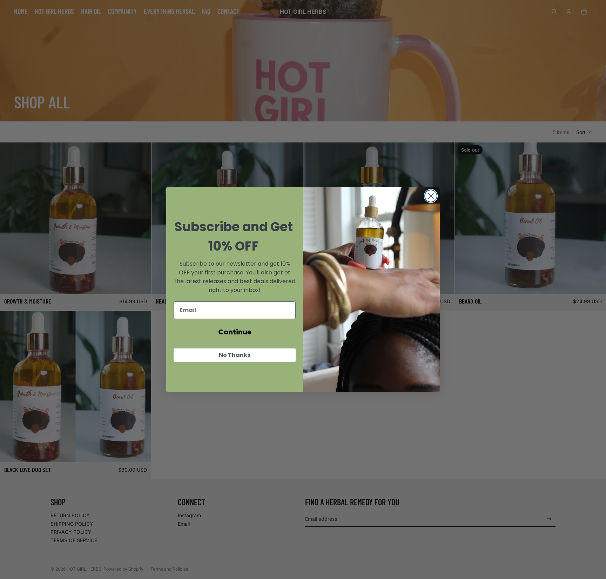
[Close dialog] (431, 196)
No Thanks (234, 355)
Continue (234, 332)
